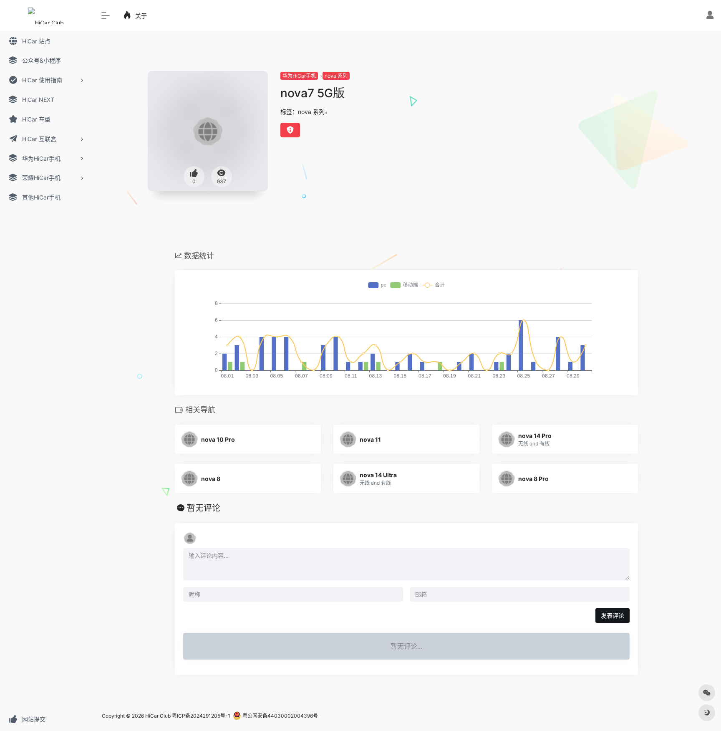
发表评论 (612, 615)
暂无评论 (203, 508)
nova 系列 (336, 76)
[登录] (710, 16)
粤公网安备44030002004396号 (279, 716)
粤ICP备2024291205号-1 (201, 716)
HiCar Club (158, 716)
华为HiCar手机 (299, 76)
